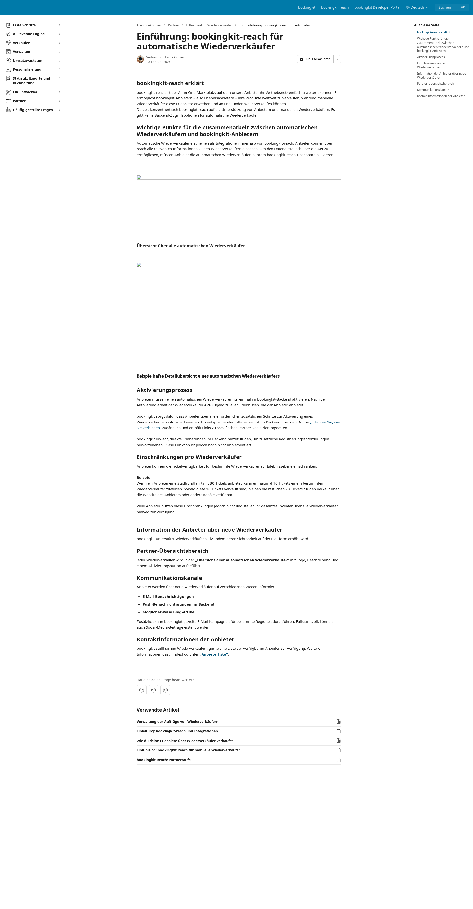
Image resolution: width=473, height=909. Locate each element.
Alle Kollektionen (149, 25)
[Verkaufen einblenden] (59, 42)
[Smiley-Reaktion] (165, 690)
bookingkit (306, 7)
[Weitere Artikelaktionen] (337, 59)
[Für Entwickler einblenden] (59, 92)
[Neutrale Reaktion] (153, 690)
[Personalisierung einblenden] (59, 69)
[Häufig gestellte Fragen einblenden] (59, 109)
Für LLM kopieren (317, 59)
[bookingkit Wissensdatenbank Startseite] (5, 7)
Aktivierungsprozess (431, 57)
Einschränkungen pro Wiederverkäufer (431, 65)
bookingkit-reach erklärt (433, 32)
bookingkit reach (335, 7)
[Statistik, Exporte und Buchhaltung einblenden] (59, 78)
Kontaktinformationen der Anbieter (441, 96)
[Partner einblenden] (59, 100)
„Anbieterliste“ (214, 654)
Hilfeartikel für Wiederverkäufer (209, 25)
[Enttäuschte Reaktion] (142, 690)
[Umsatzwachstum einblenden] (59, 60)
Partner (173, 25)
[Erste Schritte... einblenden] (59, 25)
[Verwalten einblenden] (59, 51)
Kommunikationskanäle (433, 90)
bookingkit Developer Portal (377, 7)
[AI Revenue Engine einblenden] (59, 34)
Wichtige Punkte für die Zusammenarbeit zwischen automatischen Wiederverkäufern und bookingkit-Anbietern (443, 45)
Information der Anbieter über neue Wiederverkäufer (441, 76)
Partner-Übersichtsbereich (435, 84)
